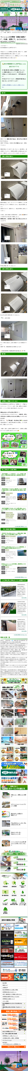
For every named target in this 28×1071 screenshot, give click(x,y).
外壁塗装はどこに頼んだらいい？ (10, 1035)
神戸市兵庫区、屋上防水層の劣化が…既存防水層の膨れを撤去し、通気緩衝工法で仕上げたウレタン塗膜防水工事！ (13, 670)
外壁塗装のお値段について (9, 998)
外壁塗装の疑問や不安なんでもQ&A (11, 996)
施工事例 (5, 983)
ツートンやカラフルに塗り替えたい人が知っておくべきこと (18, 843)
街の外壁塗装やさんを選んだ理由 (10, 989)
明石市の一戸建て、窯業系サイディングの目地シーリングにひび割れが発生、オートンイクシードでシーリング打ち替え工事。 (13, 662)
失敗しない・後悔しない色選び (18, 795)
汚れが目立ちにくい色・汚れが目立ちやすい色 (18, 823)
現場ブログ (7, 30)
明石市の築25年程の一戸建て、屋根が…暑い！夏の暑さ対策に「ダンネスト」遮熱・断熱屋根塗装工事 (13, 650)
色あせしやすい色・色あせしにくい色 (16, 833)
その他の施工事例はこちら (21, 526)
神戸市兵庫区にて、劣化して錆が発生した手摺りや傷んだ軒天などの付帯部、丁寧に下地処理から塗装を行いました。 (21, 591)
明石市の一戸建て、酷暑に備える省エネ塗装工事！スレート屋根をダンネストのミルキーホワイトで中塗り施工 (13, 647)
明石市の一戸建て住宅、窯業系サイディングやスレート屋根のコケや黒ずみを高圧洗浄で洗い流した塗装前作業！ (13, 658)
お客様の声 (5, 987)
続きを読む (24, 597)
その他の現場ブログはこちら (20, 634)
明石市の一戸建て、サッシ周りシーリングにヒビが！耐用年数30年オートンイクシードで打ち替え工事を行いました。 (13, 667)
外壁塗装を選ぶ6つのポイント (9, 992)
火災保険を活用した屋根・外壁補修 (11, 1038)
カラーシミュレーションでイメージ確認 (18, 805)
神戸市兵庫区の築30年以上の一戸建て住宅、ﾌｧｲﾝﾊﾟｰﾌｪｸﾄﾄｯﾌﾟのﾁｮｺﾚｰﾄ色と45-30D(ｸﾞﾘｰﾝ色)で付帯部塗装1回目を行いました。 (21, 608)
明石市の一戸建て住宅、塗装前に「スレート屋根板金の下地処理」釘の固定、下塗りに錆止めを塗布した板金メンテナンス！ (13, 654)
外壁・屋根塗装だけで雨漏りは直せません (12, 994)
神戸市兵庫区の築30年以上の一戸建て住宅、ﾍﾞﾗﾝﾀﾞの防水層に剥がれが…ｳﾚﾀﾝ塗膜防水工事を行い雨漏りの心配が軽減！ (13, 675)
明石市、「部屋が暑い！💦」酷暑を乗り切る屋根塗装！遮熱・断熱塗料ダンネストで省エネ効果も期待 (13, 641)
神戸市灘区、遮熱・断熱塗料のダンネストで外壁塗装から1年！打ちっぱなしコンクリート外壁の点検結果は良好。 (14, 644)
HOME (2, 30)
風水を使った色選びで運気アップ (17, 814)
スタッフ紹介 (6, 1001)
